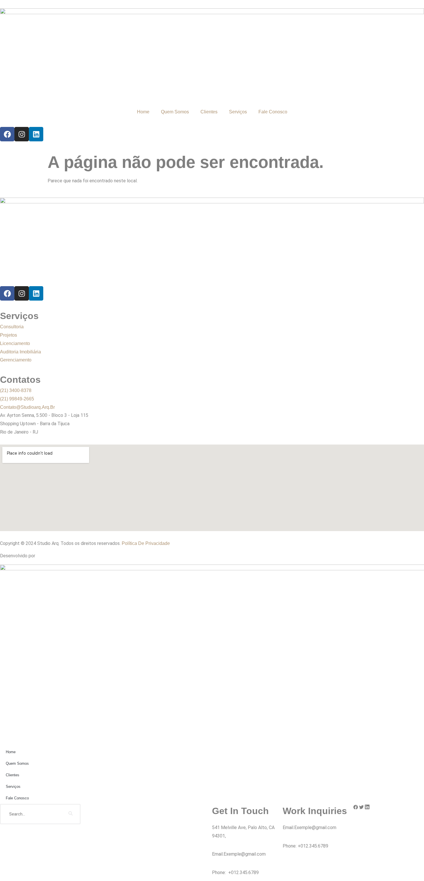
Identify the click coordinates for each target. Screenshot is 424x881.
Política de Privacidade (146, 543)
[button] (355, 808)
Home (143, 111)
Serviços (238, 111)
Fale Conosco (272, 111)
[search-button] (70, 814)
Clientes (208, 111)
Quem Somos (175, 111)
